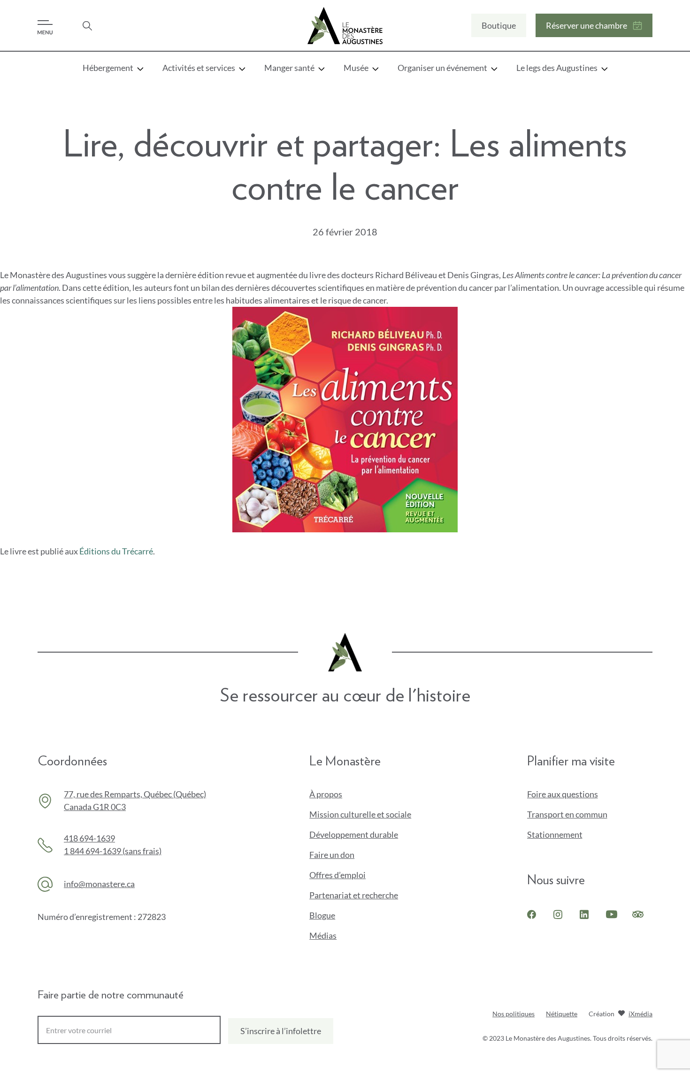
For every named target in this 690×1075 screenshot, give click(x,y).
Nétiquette (561, 1014)
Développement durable (353, 834)
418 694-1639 (89, 838)
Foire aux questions (562, 794)
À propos (325, 794)
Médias (323, 935)
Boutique (498, 28)
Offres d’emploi (337, 875)
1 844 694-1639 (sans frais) (112, 851)
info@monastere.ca (99, 884)
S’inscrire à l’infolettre (280, 1031)
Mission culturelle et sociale (360, 814)
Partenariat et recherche (353, 895)
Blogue (322, 915)
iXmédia (640, 1014)
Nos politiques (513, 1014)
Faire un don (347, 855)
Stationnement (555, 834)
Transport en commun (567, 814)
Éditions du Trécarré (116, 551)
